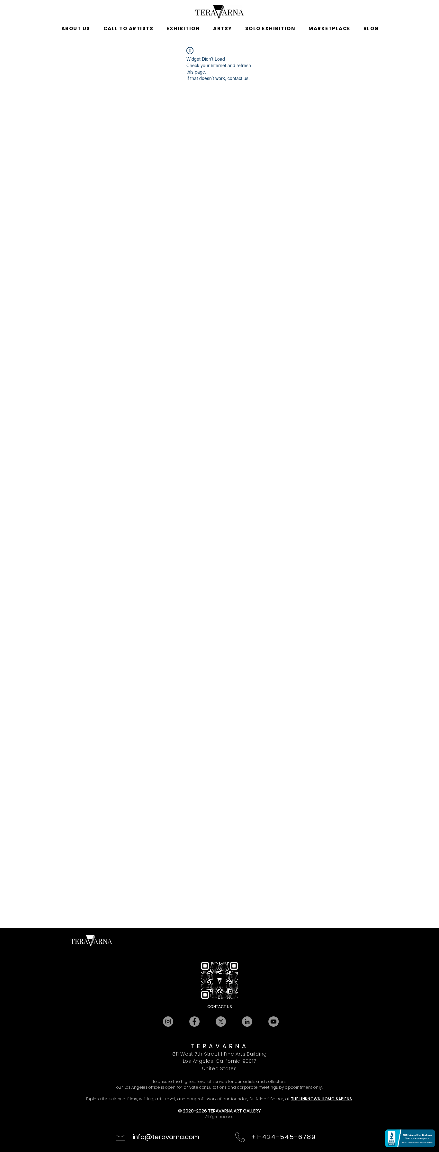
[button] (76, 28)
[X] (221, 1021)
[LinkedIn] (247, 1021)
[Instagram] (168, 1021)
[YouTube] (273, 1021)
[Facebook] (194, 1021)
